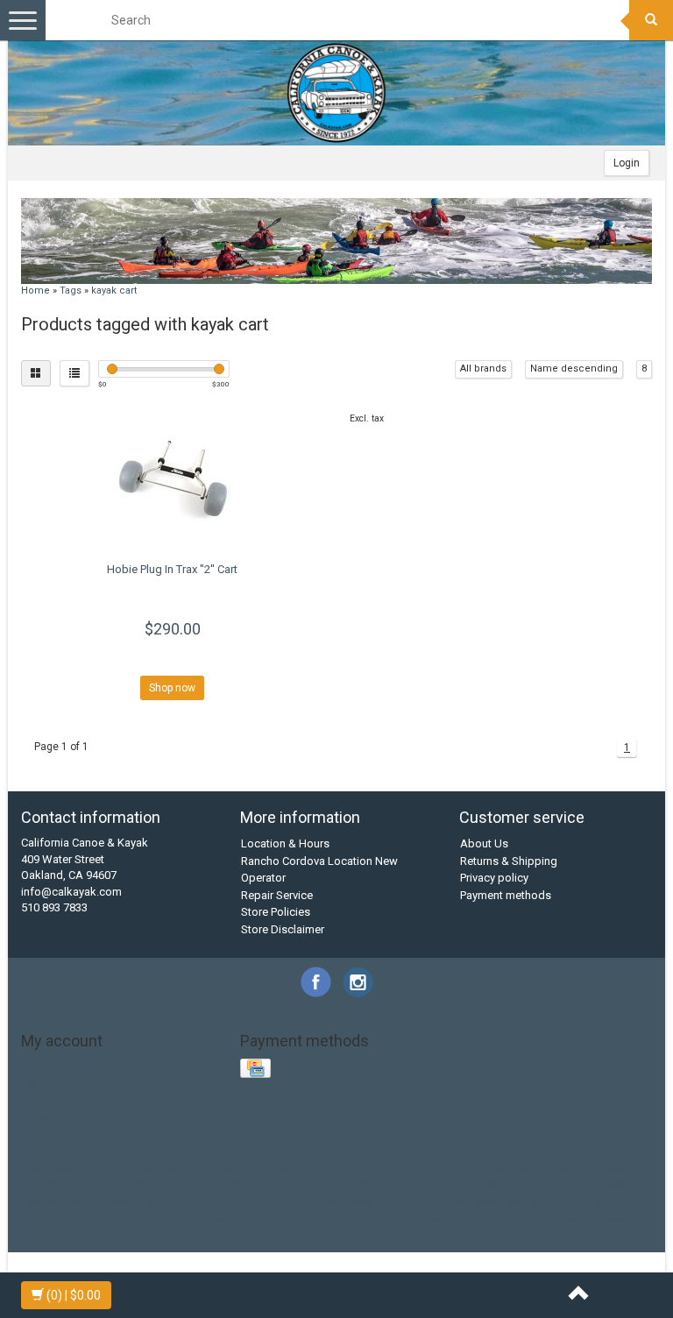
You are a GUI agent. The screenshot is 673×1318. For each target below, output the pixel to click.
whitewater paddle (337, 1234)
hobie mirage (420, 1185)
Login (626, 163)
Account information (74, 1067)
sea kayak (474, 1201)
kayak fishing (138, 1201)
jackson (617, 1185)
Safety (430, 1169)
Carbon (104, 1169)
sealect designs (547, 1201)
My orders (47, 1083)
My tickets (48, 1101)
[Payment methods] (257, 1068)
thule (145, 1218)
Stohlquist (481, 1169)
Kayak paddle (165, 1169)
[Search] (651, 20)
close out (621, 1169)
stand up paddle (83, 1218)
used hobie (336, 1218)
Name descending (574, 368)
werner (513, 1218)
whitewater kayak (582, 1218)
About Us (484, 843)
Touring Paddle (552, 1169)
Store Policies (275, 911)
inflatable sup (554, 1185)
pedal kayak (341, 1201)
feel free (247, 1185)
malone (284, 1201)
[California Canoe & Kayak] (336, 92)
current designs (132, 1185)
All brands (483, 368)
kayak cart (114, 290)
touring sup (271, 1218)
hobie (365, 1185)
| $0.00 (73, 1295)
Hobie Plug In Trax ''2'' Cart (172, 569)
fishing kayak (309, 1185)
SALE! (392, 1169)
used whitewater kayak (430, 1218)
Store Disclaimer (282, 929)
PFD (359, 1169)
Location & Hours (285, 843)
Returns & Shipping (508, 861)
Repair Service (277, 895)
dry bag (199, 1185)
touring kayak (200, 1218)
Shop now (172, 688)
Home (35, 290)
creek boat (58, 1185)
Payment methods (505, 895)
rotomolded (410, 1201)
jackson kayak (61, 1201)
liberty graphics (219, 1201)
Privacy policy (494, 877)
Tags (70, 290)
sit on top (620, 1201)
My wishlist (50, 1117)
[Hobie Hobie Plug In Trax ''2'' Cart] (172, 478)
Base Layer (50, 1169)
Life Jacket (283, 1169)
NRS (330, 1169)
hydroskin (487, 1185)
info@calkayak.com (71, 891)
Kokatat (227, 1169)
